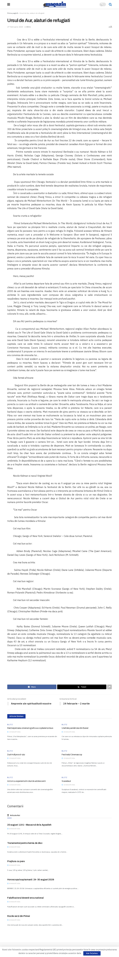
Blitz (28, 27)
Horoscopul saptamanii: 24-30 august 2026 (30, 879)
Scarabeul (66, 781)
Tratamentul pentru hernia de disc (24, 843)
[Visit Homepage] (54, 4)
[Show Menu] (8, 4)
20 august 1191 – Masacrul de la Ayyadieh (29, 825)
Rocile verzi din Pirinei (18, 916)
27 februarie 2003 (15, 27)
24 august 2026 (14, 829)
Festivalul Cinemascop (72, 755)
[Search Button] (110, 4)
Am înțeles (92, 953)
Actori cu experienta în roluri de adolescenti (26, 781)
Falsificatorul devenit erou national (25, 898)
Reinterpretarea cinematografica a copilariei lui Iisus (30, 728)
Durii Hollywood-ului (16, 755)
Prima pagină (12, 13)
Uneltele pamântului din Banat (75, 728)
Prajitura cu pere (16, 861)
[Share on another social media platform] (109, 687)
